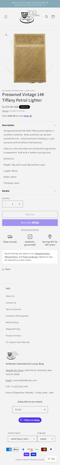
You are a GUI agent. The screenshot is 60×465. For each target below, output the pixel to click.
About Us (10, 296)
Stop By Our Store (14, 370)
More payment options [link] (30, 229)
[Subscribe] (44, 409)
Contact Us (11, 302)
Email (9, 380)
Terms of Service (30, 256)
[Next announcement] (54, 4)
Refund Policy (11, 256)
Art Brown (26, 460)
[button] (6, 17)
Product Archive (13, 335)
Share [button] (7, 269)
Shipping (5, 111)
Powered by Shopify (37, 460)
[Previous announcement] (5, 4)
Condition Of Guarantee (17, 316)
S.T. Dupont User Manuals (18, 342)
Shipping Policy (42, 253)
